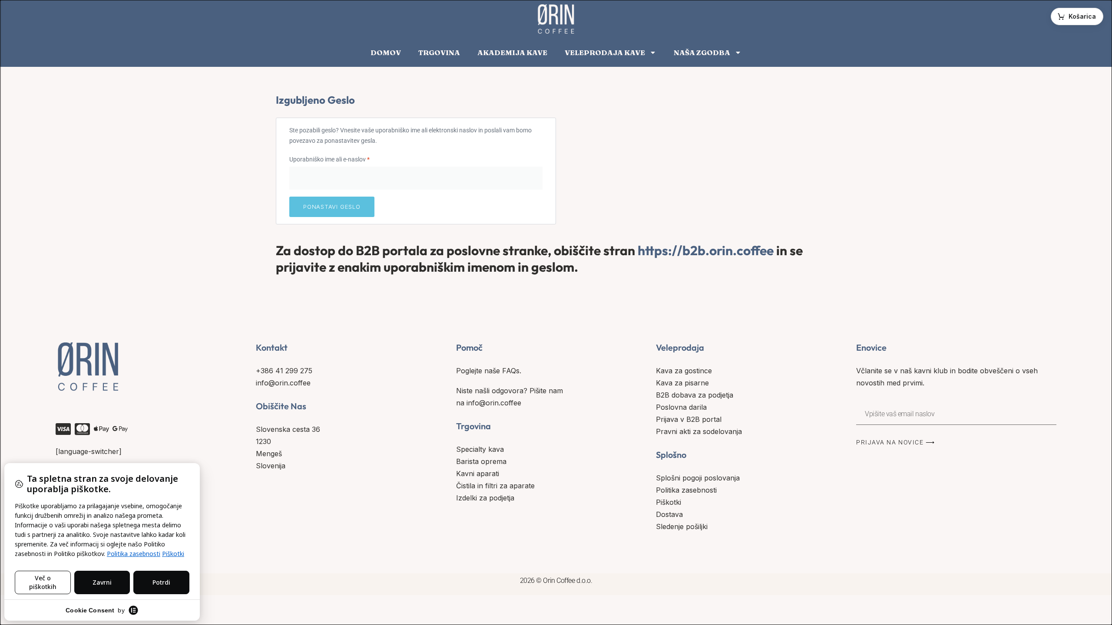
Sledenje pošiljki (682, 526)
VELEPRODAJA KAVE (605, 52)
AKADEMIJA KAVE (512, 52)
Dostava (669, 514)
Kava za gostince (684, 370)
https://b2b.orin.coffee (706, 250)
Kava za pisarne (682, 382)
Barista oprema (481, 461)
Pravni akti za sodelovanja (699, 431)
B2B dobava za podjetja (694, 395)
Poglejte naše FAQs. (488, 370)
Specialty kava (480, 449)
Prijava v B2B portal (688, 419)
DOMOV (386, 52)
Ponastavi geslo (332, 206)
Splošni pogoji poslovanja (698, 478)
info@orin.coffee (283, 382)
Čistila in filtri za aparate (495, 485)
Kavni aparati (477, 473)
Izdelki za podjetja (485, 497)
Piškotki (668, 502)
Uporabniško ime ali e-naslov (343, 158)
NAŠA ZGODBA (702, 52)
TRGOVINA (439, 52)
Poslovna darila (681, 407)
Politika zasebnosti (686, 490)
